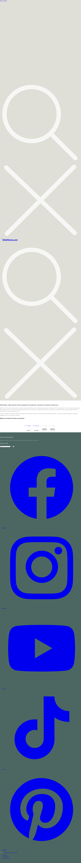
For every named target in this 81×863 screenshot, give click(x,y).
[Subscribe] (13, 446)
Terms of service (5, 856)
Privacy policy (4, 854)
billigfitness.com (6, 852)
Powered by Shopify (13, 852)
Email (12, 446)
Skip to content (3, 0)
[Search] (40, 158)
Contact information (6, 858)
